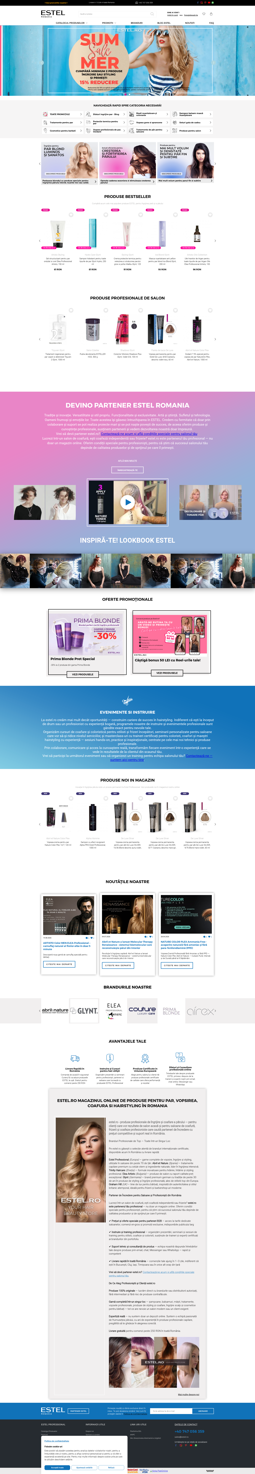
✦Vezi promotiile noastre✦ (56, 3)
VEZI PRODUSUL (58, 368)
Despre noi (90, 1431)
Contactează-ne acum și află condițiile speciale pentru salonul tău (149, 434)
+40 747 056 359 (189, 1431)
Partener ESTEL (78, 1411)
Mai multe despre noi (188, 1394)
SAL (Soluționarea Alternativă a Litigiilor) (145, 1438)
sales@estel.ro (181, 1437)
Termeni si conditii (93, 1435)
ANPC (132, 1435)
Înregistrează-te (191, 15)
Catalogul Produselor (49, 1431)
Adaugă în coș (58, 281)
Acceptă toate (57, 1467)
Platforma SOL (135, 1431)
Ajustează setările (84, 1467)
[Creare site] (210, 1470)
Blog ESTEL (164, 23)
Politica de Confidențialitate (135, 1414)
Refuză (111, 1467)
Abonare (203, 1411)
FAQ (211, 23)
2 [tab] (129, 94)
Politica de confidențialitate (56, 1441)
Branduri (137, 23)
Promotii (107, 23)
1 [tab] (125, 94)
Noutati (190, 23)
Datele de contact (186, 1424)
